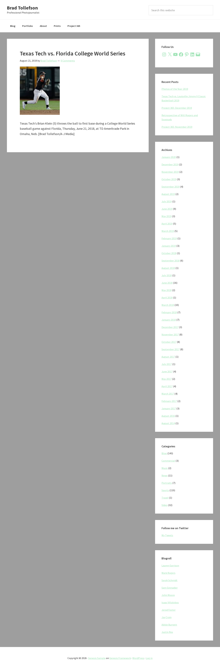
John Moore (168, 595)
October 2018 (169, 253)
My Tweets (167, 535)
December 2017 (170, 327)
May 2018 (167, 290)
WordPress (138, 658)
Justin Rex (167, 632)
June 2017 (167, 371)
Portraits (167, 482)
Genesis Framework (120, 658)
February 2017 (169, 401)
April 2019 (167, 223)
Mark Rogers (168, 572)
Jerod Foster (169, 609)
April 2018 (167, 297)
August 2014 (168, 423)
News (164, 475)
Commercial (168, 460)
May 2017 (167, 378)
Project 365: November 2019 (177, 126)
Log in (149, 658)
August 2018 (168, 268)
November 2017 (170, 334)
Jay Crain (167, 617)
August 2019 (168, 194)
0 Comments (68, 60)
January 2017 (169, 408)
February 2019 (169, 238)
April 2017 (167, 386)
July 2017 (167, 364)
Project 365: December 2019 (177, 107)
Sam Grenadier (170, 587)
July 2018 (167, 275)
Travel (165, 497)
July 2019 (167, 201)
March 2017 (168, 393)
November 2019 (170, 171)
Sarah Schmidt (169, 580)
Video (164, 505)
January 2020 (169, 157)
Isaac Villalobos (170, 602)
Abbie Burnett (169, 624)
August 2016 (168, 415)
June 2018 (167, 282)
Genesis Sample (96, 658)
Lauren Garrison (170, 565)
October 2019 (169, 179)
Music (165, 468)
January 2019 (169, 245)
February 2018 (169, 312)
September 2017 (171, 349)
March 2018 (168, 305)
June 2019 (167, 208)
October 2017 (169, 342)
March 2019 (168, 231)
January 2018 (169, 319)
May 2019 (167, 216)
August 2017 (168, 356)
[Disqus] (78, 199)
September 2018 (171, 260)
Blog (164, 453)
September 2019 (171, 186)
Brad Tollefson (22, 8)
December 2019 (170, 164)
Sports (165, 490)
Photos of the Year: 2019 (175, 88)
